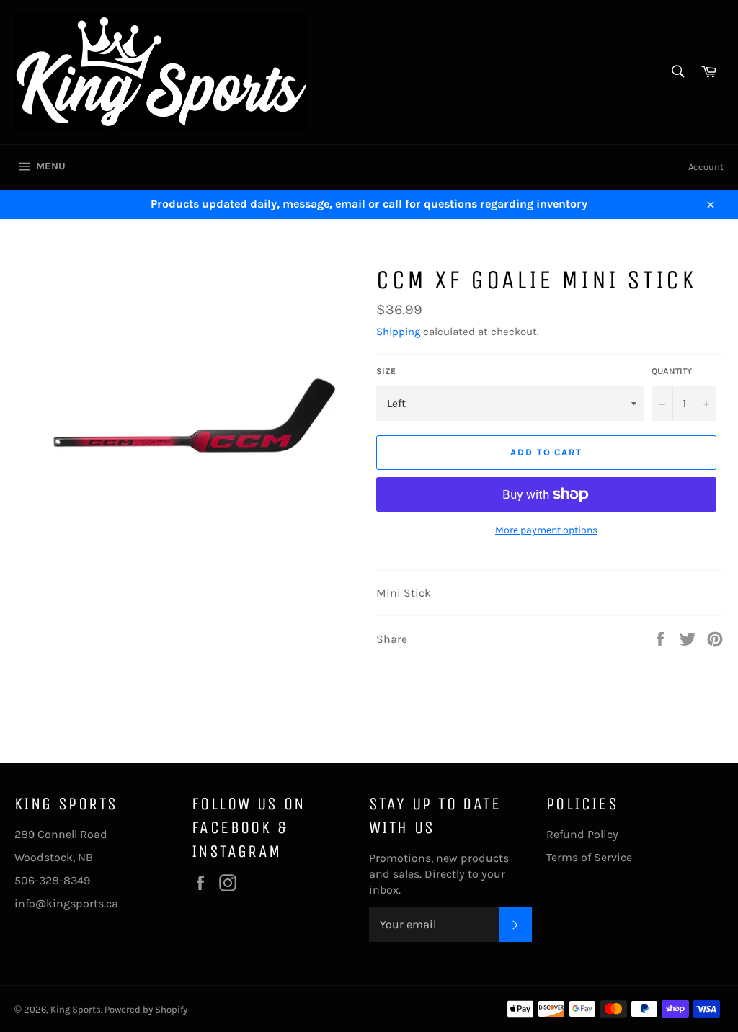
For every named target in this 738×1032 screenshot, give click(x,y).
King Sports (75, 1009)
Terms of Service (589, 857)
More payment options (546, 530)
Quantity (672, 371)
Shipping (398, 331)
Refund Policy (582, 834)
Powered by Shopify (146, 1009)
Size (386, 371)
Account (706, 166)
